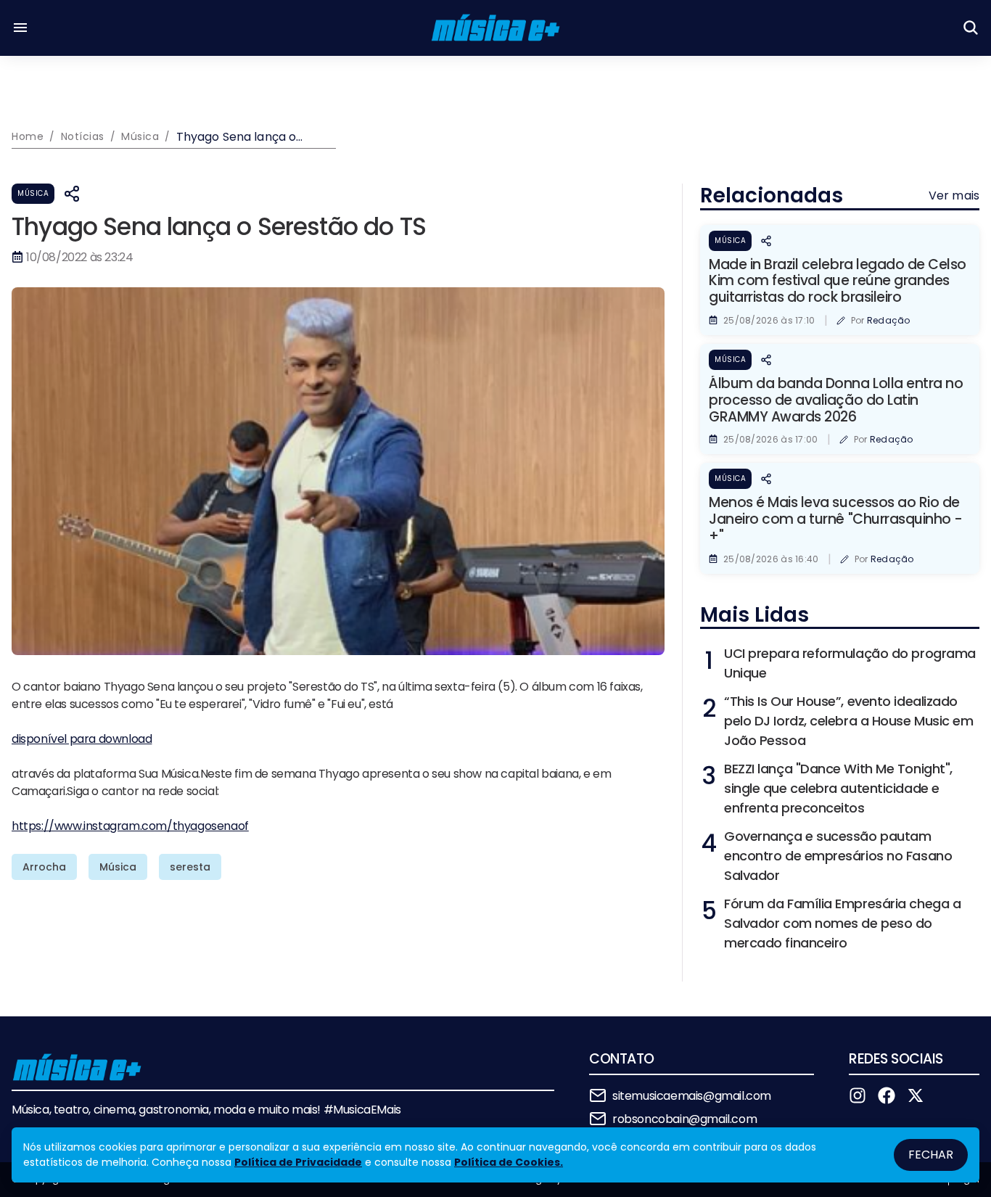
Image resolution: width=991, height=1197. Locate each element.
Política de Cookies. (508, 1162)
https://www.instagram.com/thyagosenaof (130, 826)
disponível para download (82, 739)
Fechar (930, 1154)
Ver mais (954, 195)
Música (33, 193)
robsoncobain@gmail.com (684, 1119)
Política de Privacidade (298, 1162)
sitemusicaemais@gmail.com (691, 1096)
